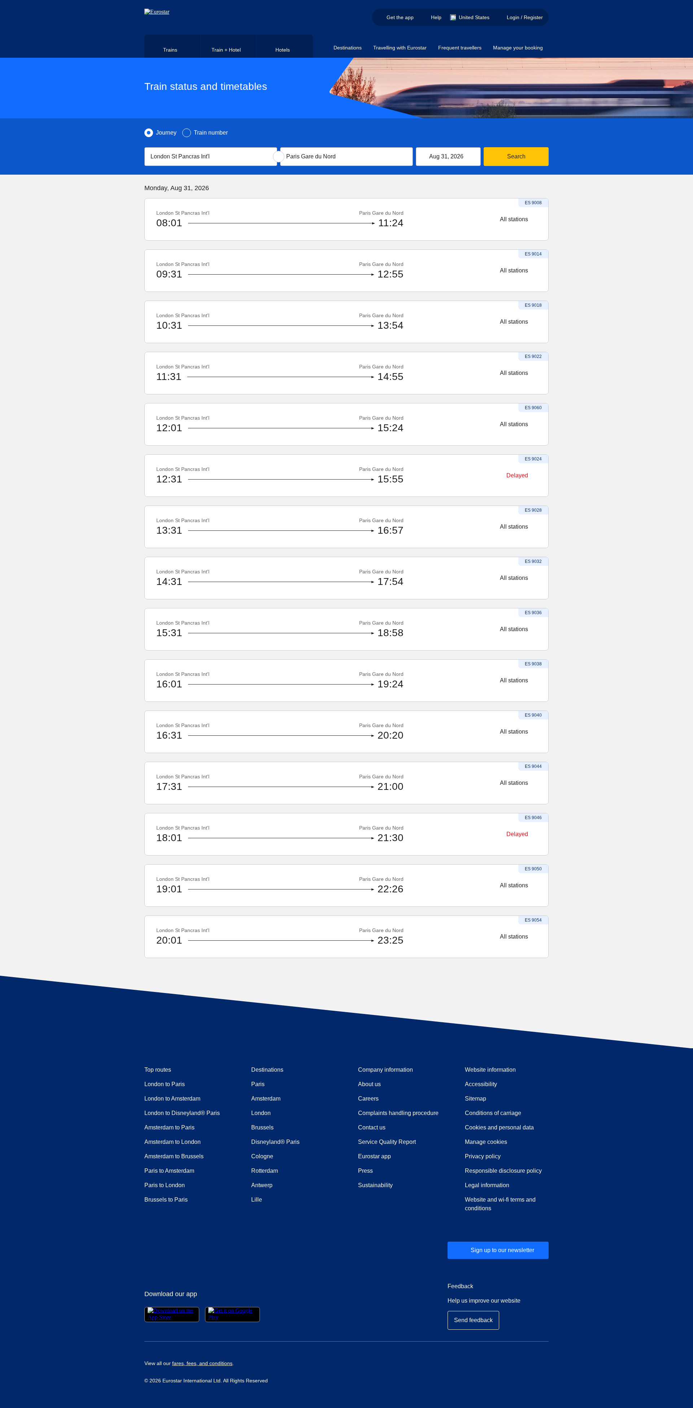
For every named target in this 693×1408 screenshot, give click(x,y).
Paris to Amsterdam (169, 1171)
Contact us (371, 1127)
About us (369, 1084)
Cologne (262, 1156)
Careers (368, 1099)
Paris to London (164, 1185)
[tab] (172, 46)
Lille (256, 1200)
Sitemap (475, 1099)
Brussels (262, 1127)
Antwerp (262, 1185)
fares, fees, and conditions (202, 1363)
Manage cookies (486, 1142)
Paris (258, 1084)
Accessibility (481, 1084)
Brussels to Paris (166, 1200)
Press (391, 1170)
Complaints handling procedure (400, 1113)
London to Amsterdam (172, 1099)
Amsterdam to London (172, 1142)
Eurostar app (374, 1156)
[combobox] (210, 156)
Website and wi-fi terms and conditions (500, 1204)
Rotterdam (264, 1171)
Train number (211, 133)
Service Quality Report (387, 1142)
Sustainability (375, 1185)
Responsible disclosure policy (503, 1171)
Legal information (487, 1185)
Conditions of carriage (493, 1113)
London (261, 1113)
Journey (166, 133)
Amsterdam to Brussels (174, 1156)
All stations (514, 219)
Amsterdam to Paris (169, 1127)
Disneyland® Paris (275, 1142)
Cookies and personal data (499, 1127)
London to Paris (164, 1084)
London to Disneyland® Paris (182, 1113)
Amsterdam (265, 1099)
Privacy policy (483, 1156)
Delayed (517, 475)
